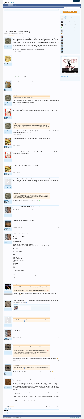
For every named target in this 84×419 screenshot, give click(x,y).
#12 (58, 227)
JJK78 (5, 324)
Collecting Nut (66, 42)
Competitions (16, 5)
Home (6, 5)
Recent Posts (12, 6)
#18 (58, 360)
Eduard (65, 39)
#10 (58, 202)
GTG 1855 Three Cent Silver (68, 32)
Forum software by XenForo (12, 417)
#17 (58, 337)
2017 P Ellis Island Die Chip (68, 35)
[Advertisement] (31, 21)
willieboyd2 (65, 30)
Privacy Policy (78, 417)
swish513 (16, 33)
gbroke (5, 146)
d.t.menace (6, 308)
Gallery (21, 5)
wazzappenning (7, 187)
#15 (58, 312)
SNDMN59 (6, 215)
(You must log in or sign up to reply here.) (52, 406)
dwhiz (64, 48)
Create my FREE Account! (70, 11)
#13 (58, 279)
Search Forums (6, 6)
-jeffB (5, 291)
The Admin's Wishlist (64, 79)
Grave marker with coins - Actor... (69, 29)
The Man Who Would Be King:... (69, 23)
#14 (58, 296)
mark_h (5, 351)
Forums (10, 5)
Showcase (26, 5)
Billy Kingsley (7, 387)
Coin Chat (10, 33)
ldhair (64, 33)
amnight (65, 18)
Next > (12, 35)
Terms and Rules (73, 417)
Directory (31, 5)
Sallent (65, 45)
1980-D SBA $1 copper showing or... (69, 17)
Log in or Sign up (17, 76)
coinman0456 (7, 228)
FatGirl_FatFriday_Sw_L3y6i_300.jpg (24, 306)
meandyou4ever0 (66, 36)
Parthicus (65, 21)
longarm (65, 27)
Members (36, 5)
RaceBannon (7, 117)
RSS (79, 415)
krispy (5, 89)
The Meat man (66, 24)
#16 (58, 326)
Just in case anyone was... (68, 20)
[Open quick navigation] (58, 9)
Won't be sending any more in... (69, 26)
